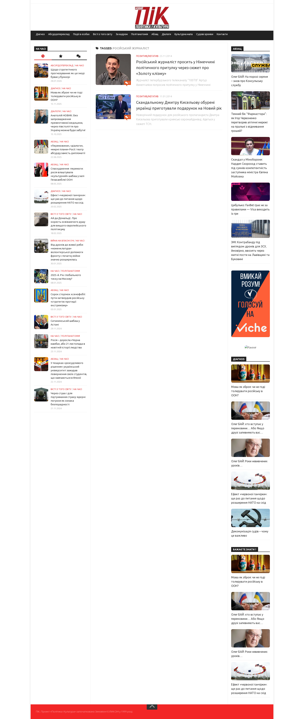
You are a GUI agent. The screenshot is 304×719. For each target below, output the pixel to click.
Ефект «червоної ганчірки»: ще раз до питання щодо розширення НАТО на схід (68, 199)
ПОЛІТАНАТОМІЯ (70, 271)
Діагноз (40, 34)
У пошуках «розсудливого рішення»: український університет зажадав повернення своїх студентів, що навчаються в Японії (69, 370)
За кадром (122, 34)
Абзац (154, 34)
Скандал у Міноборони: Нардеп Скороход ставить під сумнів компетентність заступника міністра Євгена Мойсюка (249, 168)
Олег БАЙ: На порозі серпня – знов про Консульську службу (249, 81)
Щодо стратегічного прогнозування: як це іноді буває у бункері (68, 73)
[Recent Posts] (43, 56)
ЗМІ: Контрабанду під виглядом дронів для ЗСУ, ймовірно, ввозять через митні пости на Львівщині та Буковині (250, 251)
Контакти (222, 34)
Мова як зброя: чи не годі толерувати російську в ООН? (66, 96)
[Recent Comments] (78, 56)
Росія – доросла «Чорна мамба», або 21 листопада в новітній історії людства (68, 344)
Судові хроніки (204, 34)
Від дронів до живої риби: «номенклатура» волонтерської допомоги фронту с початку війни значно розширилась (67, 252)
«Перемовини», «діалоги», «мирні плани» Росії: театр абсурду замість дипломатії (68, 149)
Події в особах (81, 34)
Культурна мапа (184, 34)
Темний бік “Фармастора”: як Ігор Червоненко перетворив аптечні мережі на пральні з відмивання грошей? (249, 122)
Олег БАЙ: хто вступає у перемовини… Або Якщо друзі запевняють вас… (247, 428)
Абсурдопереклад (59, 34)
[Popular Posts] (60, 56)
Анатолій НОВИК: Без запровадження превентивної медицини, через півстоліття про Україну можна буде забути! (68, 123)
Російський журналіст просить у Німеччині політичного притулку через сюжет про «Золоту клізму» (175, 68)
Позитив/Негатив (147, 56)
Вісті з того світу (102, 34)
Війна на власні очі (62, 240)
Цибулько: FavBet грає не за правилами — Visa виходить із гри (250, 209)
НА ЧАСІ (79, 65)
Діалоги (166, 34)
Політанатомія (139, 34)
